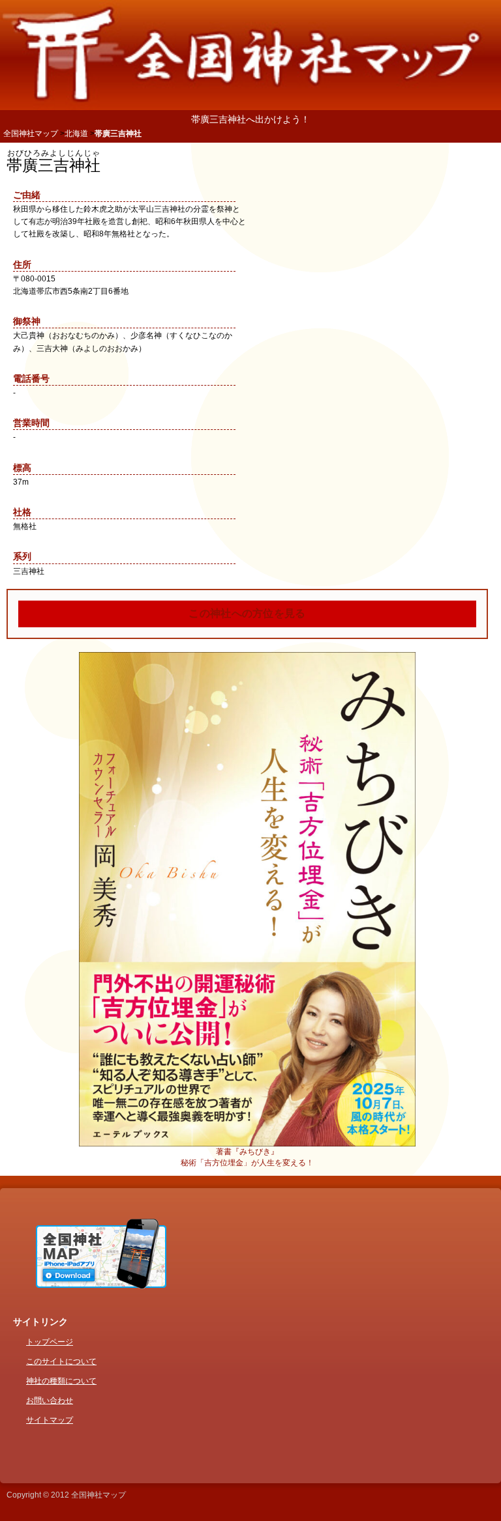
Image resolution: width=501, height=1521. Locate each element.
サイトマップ (49, 1420)
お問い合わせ (49, 1400)
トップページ (49, 1341)
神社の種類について (61, 1381)
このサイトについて (61, 1361)
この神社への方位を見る (247, 613)
